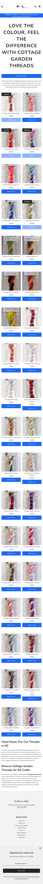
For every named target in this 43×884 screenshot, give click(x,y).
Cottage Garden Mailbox (11, 511)
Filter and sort (21, 76)
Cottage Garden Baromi (32, 220)
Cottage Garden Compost (11, 292)
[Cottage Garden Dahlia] (32, 607)
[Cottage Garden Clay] (32, 643)
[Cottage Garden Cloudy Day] (11, 643)
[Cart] (40, 7)
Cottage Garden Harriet (11, 149)
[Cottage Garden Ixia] (32, 245)
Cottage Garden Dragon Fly (11, 185)
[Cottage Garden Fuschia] (32, 137)
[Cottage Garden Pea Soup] (32, 426)
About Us (21, 820)
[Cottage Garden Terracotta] (11, 352)
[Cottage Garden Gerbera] (32, 571)
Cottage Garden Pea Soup (32, 437)
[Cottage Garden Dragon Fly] (11, 173)
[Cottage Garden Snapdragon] (11, 102)
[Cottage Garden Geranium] (11, 607)
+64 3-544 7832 (21, 807)
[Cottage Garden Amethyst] (32, 716)
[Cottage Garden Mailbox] (11, 500)
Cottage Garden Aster (31, 292)
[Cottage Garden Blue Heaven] (11, 209)
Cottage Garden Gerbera (31, 582)
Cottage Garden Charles (11, 690)
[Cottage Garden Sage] (11, 388)
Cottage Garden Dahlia (32, 618)
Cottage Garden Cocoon (31, 185)
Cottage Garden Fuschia (31, 149)
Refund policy (21, 835)
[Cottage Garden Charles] (11, 678)
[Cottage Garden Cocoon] (32, 173)
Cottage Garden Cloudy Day (11, 654)
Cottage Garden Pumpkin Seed (11, 437)
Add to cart (32, 120)
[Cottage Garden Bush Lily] (11, 316)
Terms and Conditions (21, 825)
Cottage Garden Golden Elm (11, 256)
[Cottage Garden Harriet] (11, 137)
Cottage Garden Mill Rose (32, 113)
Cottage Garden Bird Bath (11, 727)
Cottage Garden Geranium (11, 618)
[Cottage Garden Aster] (32, 281)
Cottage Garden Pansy (11, 473)
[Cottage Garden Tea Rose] (32, 352)
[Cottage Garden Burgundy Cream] (32, 678)
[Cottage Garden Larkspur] (11, 535)
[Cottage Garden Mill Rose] (32, 102)
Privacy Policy (21, 828)
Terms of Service (21, 832)
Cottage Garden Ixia (32, 256)
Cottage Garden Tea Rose (32, 363)
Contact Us (21, 823)
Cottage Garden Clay (32, 654)
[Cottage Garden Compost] (11, 281)
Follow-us (21, 830)
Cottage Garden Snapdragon (11, 113)
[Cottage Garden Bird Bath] (11, 716)
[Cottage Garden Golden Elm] (11, 245)
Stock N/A (21, 837)
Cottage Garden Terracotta (11, 363)
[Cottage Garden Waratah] (32, 316)
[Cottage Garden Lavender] (32, 500)
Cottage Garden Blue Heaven (11, 220)
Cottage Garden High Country (11, 582)
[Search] (36, 7)
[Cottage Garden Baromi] (32, 209)
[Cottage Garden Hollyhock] (32, 535)
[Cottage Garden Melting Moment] (32, 462)
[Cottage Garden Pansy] (11, 462)
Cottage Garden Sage (11, 399)
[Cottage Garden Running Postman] (32, 388)
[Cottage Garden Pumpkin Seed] (11, 426)
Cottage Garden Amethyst (32, 727)
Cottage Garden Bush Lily (11, 328)
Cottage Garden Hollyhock (32, 546)
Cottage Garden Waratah (32, 328)
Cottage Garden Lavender (32, 511)
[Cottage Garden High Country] (11, 571)
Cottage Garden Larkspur (11, 546)
